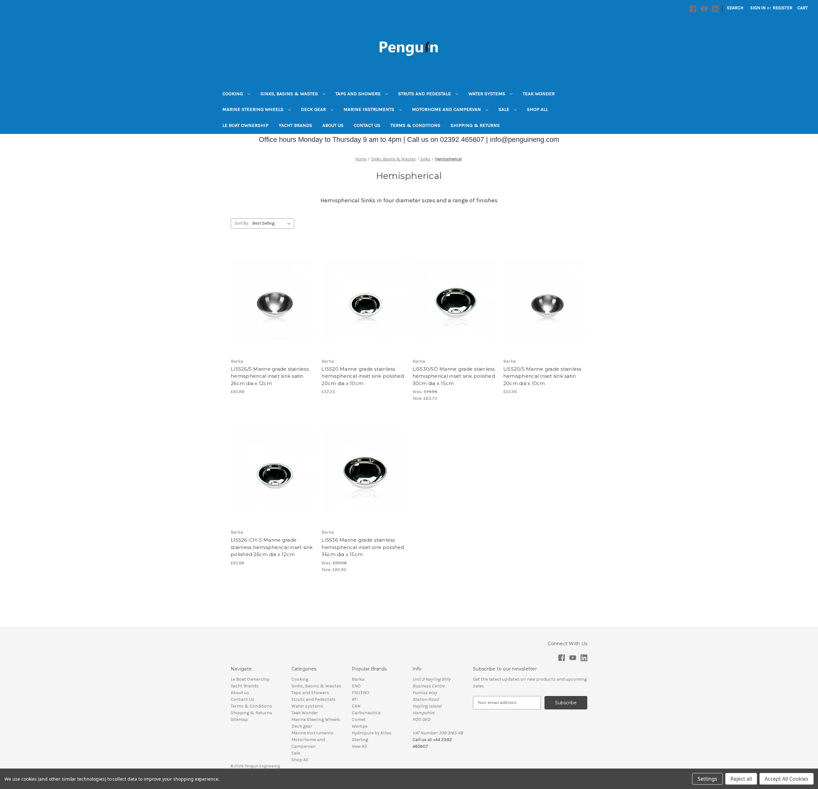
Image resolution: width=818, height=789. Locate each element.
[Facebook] (693, 8)
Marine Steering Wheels (253, 109)
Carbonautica (366, 713)
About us (332, 125)
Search (735, 8)
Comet (359, 719)
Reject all (741, 778)
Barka (358, 679)
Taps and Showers (359, 94)
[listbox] (272, 223)
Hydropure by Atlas (371, 733)
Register (782, 8)
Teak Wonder (539, 94)
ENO (356, 686)
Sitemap (239, 719)
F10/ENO (360, 692)
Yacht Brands (295, 125)
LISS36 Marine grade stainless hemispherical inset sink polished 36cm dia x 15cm (362, 547)
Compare (270, 299)
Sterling (360, 739)
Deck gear (314, 109)
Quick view (271, 287)
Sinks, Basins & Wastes (289, 94)
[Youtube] (704, 8)
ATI (355, 699)
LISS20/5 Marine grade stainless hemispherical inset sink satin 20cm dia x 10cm (542, 376)
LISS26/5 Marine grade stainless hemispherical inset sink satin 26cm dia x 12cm (270, 376)
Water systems (487, 94)
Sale (504, 109)
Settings (707, 778)
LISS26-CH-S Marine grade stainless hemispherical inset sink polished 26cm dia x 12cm (272, 547)
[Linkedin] (715, 8)
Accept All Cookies (786, 778)
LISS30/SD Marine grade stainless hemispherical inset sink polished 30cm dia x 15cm (454, 376)
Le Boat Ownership (245, 125)
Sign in (758, 8)
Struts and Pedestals (425, 94)
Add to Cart (273, 310)
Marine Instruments (369, 109)
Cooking (233, 94)
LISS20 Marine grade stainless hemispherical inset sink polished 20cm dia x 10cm (362, 376)
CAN (356, 706)
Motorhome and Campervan (447, 109)
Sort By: (242, 223)
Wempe (359, 726)
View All (359, 746)
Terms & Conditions (415, 125)
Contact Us (367, 125)
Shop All (537, 109)
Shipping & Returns (475, 125)
